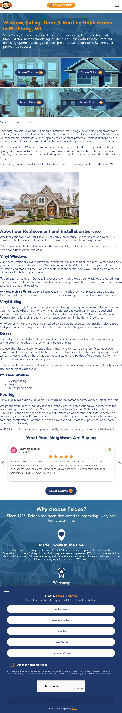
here (74, 708)
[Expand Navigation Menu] (117, 5)
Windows (28, 72)
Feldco (4, 122)
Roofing (89, 102)
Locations (18, 122)
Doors (28, 102)
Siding (89, 72)
